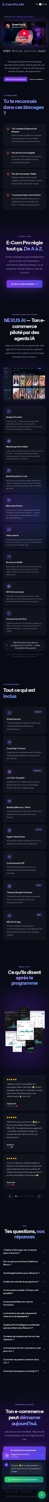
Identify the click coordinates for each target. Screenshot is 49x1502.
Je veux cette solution (23, 284)
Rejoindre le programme (16, 79)
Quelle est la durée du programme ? (21, 1281)
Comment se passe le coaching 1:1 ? (21, 1371)
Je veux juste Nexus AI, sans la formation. (18, 1303)
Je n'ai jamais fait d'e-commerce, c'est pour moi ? (22, 1349)
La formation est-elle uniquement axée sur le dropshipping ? (20, 1315)
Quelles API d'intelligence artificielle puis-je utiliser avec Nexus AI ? (21, 1326)
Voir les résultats (37, 79)
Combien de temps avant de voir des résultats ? (21, 1338)
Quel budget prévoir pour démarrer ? (21, 1273)
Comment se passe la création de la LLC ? (21, 1361)
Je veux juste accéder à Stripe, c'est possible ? (21, 1291)
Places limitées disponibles (23, 17)
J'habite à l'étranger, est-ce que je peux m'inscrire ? (20, 1251)
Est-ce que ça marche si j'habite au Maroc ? (20, 1263)
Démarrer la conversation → (25, 1479)
